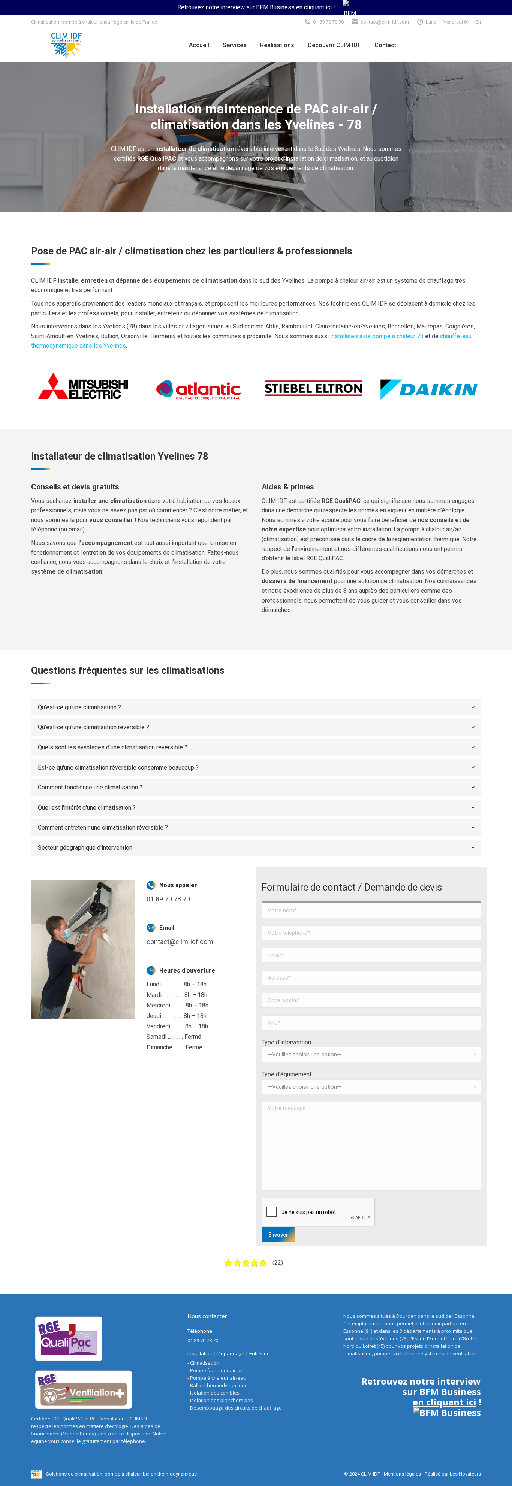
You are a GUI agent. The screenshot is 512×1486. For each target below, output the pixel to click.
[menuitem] (199, 45)
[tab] (256, 707)
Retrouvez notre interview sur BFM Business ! (256, 7)
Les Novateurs (465, 1474)
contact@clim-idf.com (385, 22)
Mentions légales (402, 1474)
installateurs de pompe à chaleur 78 (377, 336)
